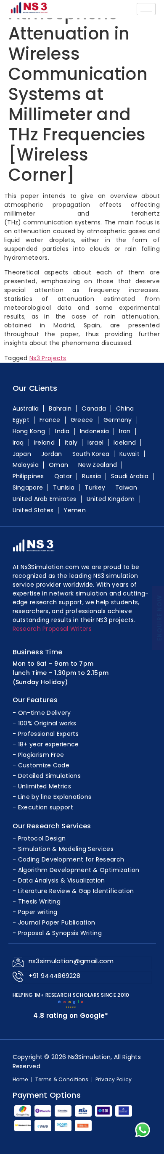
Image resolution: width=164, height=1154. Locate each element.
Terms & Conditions (61, 1079)
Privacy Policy (113, 1079)
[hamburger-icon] (146, 9)
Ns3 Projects (47, 358)
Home (20, 1079)
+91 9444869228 (54, 975)
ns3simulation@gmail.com (71, 961)
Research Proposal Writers (52, 628)
